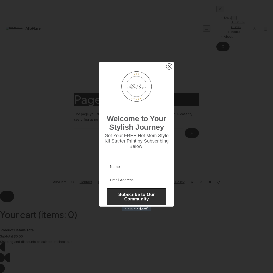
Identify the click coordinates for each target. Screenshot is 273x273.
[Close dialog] (169, 66)
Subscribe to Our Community (136, 196)
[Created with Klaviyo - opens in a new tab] (136, 209)
